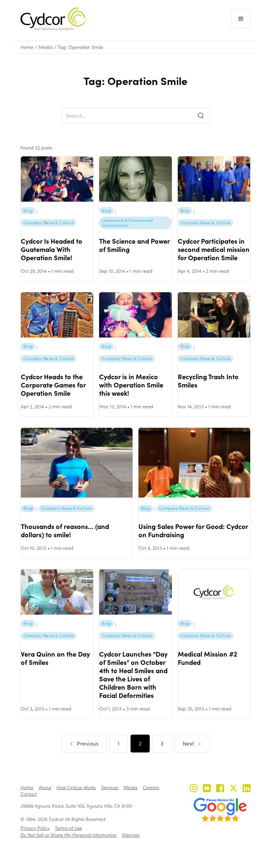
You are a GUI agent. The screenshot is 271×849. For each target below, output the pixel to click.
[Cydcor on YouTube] (207, 789)
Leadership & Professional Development (127, 223)
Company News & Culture (48, 222)
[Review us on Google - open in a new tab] (220, 810)
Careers (151, 787)
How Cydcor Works (76, 787)
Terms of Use (68, 828)
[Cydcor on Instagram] (194, 789)
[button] (241, 18)
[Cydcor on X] (233, 789)
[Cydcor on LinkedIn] (247, 789)
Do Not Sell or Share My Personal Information (68, 835)
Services (109, 787)
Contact (28, 794)
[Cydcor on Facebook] (220, 789)
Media (45, 47)
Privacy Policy (35, 828)
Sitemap (131, 835)
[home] (53, 19)
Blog (27, 210)
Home (26, 47)
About (45, 787)
